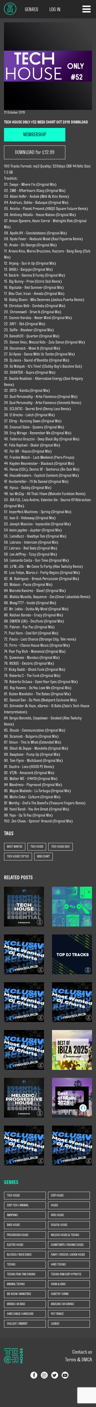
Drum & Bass (58, 1284)
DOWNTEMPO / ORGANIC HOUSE (67, 1244)
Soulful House (59, 1224)
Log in (55, 9)
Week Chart (43, 856)
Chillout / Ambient (17, 1323)
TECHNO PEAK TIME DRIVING (21, 1274)
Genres (31, 9)
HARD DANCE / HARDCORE (20, 1313)
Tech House (36, 846)
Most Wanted (14, 846)
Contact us (82, 1352)
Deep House (57, 1195)
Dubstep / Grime (60, 1294)
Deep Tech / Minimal (18, 1205)
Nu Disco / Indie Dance (19, 1254)
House (54, 1205)
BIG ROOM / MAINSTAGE (19, 1294)
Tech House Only (60, 846)
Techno (11, 1264)
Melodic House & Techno (65, 1235)
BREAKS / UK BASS (16, 1304)
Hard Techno (58, 1264)
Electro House (15, 1244)
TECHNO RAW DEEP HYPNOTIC (66, 1274)
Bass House (13, 1224)
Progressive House (17, 1235)
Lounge (55, 1323)
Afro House (57, 1215)
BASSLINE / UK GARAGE (62, 1304)
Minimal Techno (16, 1284)
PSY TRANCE (57, 1313)
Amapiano (12, 1215)
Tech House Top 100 (18, 856)
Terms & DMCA (78, 1359)
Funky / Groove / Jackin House (68, 1254)
